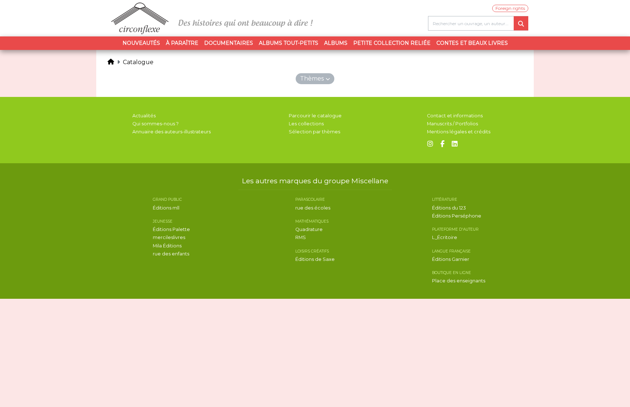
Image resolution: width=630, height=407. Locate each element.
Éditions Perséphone (456, 216)
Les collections (306, 123)
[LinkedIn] (455, 144)
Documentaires (228, 43)
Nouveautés (141, 43)
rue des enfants (171, 254)
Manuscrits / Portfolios (452, 123)
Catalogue (138, 62)
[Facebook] (442, 144)
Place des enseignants (458, 280)
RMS (300, 237)
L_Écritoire (444, 237)
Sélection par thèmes (314, 131)
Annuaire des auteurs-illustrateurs (171, 131)
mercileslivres (169, 237)
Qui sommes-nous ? (155, 123)
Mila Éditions (167, 245)
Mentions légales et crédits (458, 131)
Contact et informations (455, 115)
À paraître (182, 43)
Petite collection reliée (392, 43)
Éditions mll (166, 208)
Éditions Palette (171, 229)
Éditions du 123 (449, 208)
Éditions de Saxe (315, 259)
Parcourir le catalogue (315, 115)
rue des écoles (312, 208)
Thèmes (312, 78)
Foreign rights (510, 8)
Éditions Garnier (450, 259)
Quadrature (309, 229)
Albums (335, 43)
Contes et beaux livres (472, 43)
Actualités (144, 115)
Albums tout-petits (288, 43)
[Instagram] (430, 144)
